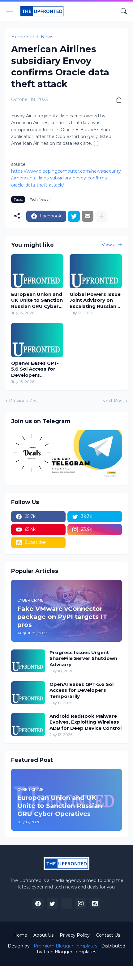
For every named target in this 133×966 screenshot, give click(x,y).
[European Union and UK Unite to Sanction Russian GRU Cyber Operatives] (37, 271)
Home (18, 37)
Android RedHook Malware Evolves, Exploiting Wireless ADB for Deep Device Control (85, 722)
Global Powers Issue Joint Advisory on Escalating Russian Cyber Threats (95, 300)
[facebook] (38, 903)
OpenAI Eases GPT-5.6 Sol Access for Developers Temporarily (35, 369)
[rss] (95, 903)
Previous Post (24, 401)
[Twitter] (74, 216)
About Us (43, 935)
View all (110, 244)
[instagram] (80, 903)
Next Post (113, 401)
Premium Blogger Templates (65, 946)
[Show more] (101, 216)
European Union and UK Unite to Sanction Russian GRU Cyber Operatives (37, 300)
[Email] (87, 216)
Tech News (41, 37)
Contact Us (108, 935)
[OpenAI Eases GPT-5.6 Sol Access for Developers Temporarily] (37, 340)
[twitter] (52, 903)
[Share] (116, 99)
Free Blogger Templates (70, 952)
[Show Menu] (9, 11)
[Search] (123, 11)
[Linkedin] (66, 903)
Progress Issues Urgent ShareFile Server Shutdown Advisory (83, 658)
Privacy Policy (75, 935)
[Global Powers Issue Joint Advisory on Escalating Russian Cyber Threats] (96, 271)
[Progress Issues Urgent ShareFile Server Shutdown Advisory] (28, 660)
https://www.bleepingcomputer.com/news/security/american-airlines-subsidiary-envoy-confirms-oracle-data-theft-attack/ (66, 178)
